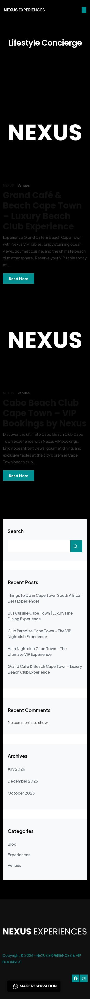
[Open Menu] (84, 10)
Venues (24, 185)
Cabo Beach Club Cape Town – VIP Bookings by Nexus (45, 413)
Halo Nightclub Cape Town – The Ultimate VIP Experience (37, 651)
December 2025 (23, 781)
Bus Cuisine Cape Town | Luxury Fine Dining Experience (40, 615)
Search (16, 531)
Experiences (19, 854)
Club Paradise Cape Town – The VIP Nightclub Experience (39, 633)
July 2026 (16, 769)
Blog (12, 844)
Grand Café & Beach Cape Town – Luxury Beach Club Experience (42, 211)
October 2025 (21, 793)
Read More (18, 278)
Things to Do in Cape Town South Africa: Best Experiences (44, 598)
